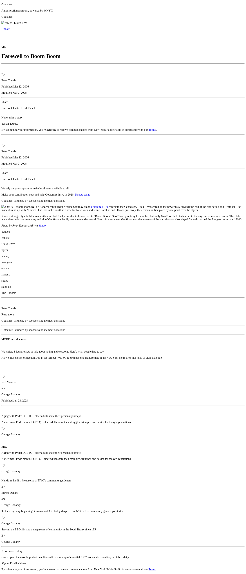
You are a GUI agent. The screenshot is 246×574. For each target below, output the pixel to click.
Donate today (82, 194)
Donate (5, 28)
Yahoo (42, 225)
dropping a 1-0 (99, 206)
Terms (152, 129)
